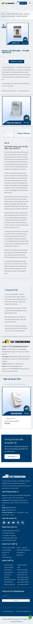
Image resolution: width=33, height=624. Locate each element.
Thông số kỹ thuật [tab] (11, 290)
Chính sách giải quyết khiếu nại (23, 611)
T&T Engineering (25, 619)
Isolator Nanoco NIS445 (11, 421)
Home (3, 14)
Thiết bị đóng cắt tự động (15, 14)
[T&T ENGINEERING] (8, 3)
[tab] (7, 133)
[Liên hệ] (30, 617)
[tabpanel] (16, 312)
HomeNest (19, 621)
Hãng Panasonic (11, 418)
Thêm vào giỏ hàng (16, 61)
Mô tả (8, 133)
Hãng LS (26, 14)
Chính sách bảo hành (8, 611)
